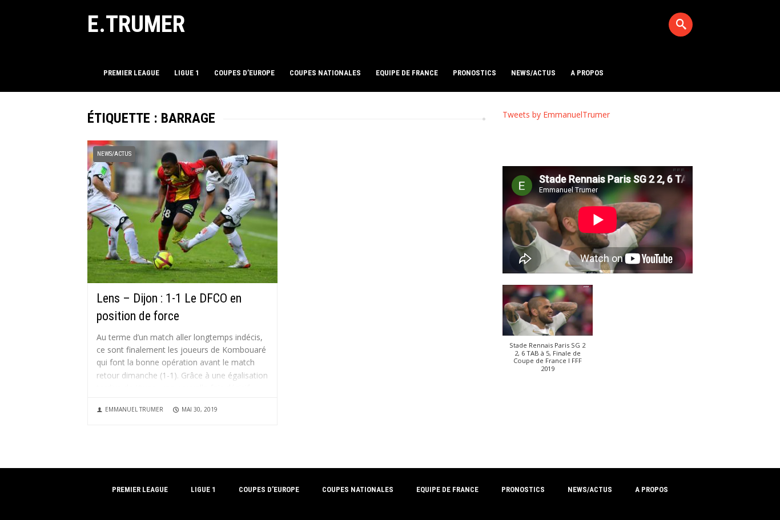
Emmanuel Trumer (134, 409)
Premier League (131, 72)
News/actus (533, 72)
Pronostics (474, 72)
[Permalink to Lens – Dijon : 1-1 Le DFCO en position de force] (182, 210)
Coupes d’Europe (244, 72)
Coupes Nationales (325, 72)
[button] (548, 334)
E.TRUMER (136, 24)
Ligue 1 (186, 72)
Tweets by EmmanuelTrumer (556, 114)
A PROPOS (587, 72)
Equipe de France (407, 72)
